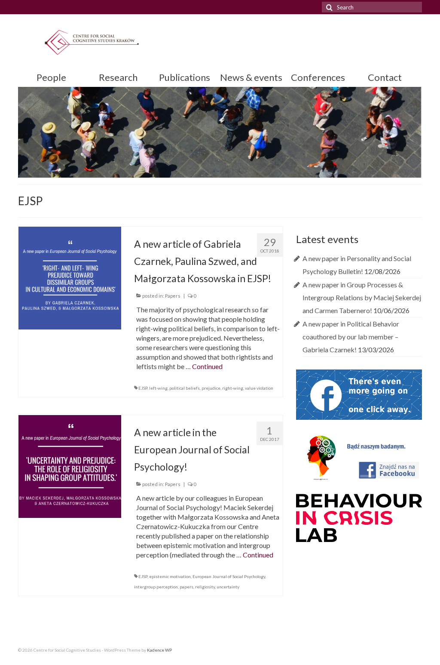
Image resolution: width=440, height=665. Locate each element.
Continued (207, 366)
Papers (172, 296)
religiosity (205, 586)
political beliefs (184, 388)
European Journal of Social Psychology (228, 576)
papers (186, 586)
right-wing (232, 388)
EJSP (142, 388)
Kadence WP (159, 650)
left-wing (158, 388)
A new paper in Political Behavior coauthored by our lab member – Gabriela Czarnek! (350, 337)
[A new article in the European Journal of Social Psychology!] (69, 465)
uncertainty (228, 586)
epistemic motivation (170, 576)
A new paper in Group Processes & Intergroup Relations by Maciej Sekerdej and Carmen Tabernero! (361, 297)
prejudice (211, 388)
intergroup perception (156, 586)
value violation (259, 388)
